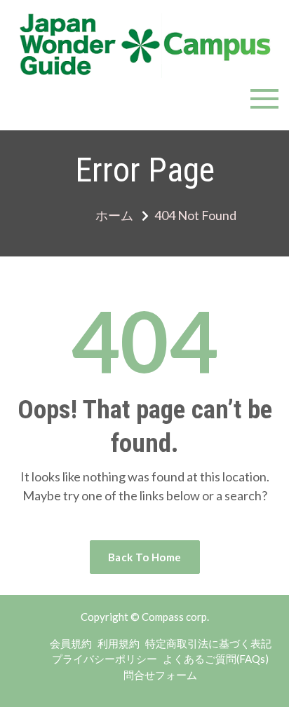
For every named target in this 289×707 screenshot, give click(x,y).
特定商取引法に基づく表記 (208, 643)
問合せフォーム (160, 674)
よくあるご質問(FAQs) (216, 658)
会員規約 (71, 643)
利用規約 (119, 643)
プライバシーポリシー (104, 658)
